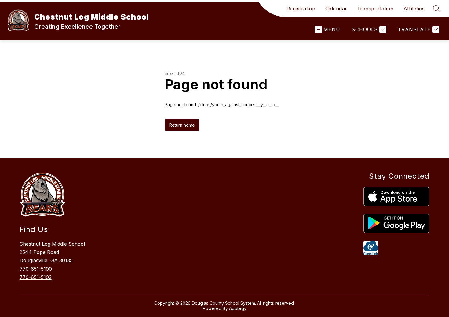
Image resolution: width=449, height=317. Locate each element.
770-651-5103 (36, 277)
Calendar (336, 9)
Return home (182, 125)
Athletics (414, 9)
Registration (301, 9)
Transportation (375, 9)
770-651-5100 (36, 269)
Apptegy (237, 308)
